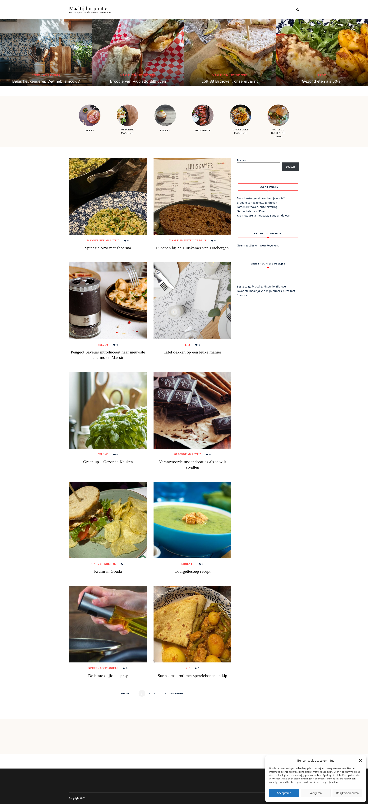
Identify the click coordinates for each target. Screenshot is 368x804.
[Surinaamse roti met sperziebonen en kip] (192, 624)
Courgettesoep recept (192, 571)
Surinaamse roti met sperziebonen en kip (192, 675)
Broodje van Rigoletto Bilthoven (138, 81)
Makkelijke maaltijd (103, 240)
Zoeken (241, 160)
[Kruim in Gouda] (108, 520)
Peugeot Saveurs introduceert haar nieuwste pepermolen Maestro (108, 355)
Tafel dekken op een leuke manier (192, 352)
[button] (360, 760)
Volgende (176, 693)
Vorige (125, 693)
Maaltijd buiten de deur (138, 75)
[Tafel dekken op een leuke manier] (192, 300)
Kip (188, 668)
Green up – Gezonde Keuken (108, 461)
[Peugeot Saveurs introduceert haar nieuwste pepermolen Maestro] (108, 300)
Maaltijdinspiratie (88, 8)
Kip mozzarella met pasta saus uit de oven (264, 215)
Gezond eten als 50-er (322, 81)
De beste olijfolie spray (108, 675)
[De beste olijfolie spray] (108, 624)
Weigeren (316, 793)
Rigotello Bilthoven (276, 286)
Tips (188, 345)
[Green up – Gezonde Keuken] (108, 410)
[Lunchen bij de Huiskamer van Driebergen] (192, 196)
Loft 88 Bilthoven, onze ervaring (230, 81)
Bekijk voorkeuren (347, 793)
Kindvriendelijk (103, 564)
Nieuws (103, 345)
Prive (322, 75)
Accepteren (284, 793)
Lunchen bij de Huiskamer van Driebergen (192, 247)
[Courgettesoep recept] (192, 520)
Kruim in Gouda (108, 571)
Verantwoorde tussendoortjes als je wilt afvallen (192, 464)
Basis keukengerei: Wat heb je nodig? (46, 81)
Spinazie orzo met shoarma (108, 247)
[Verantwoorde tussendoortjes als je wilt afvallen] (192, 410)
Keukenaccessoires (46, 75)
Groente (187, 564)
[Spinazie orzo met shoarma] (108, 196)
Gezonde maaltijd (187, 454)
